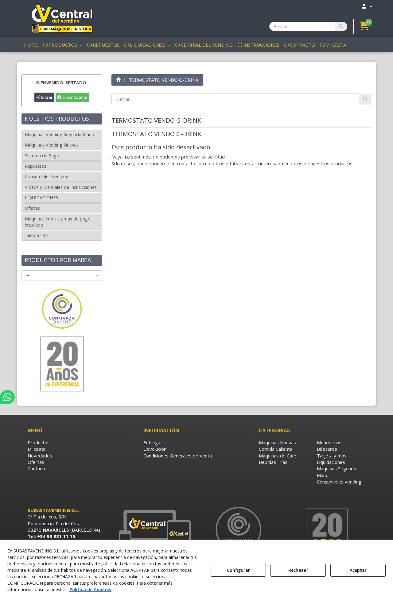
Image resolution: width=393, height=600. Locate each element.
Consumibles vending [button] (339, 482)
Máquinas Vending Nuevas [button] (52, 145)
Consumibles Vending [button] (46, 176)
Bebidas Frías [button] (273, 462)
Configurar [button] (238, 570)
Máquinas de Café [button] (277, 456)
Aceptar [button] (358, 570)
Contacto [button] (37, 468)
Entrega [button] (151, 442)
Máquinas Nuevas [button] (277, 442)
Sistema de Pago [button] (42, 156)
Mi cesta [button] (36, 449)
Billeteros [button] (327, 449)
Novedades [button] (40, 456)
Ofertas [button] (32, 208)
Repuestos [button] (35, 166)
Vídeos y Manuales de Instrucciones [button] (61, 187)
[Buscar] (341, 26)
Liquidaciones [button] (331, 462)
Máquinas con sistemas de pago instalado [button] (58, 222)
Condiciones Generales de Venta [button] (177, 456)
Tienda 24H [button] (37, 235)
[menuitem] (367, 6)
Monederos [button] (329, 442)
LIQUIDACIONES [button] (41, 198)
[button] (61, 18)
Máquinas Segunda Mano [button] (336, 471)
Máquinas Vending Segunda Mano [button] (59, 134)
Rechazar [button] (298, 570)
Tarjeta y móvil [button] (332, 456)
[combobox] (61, 275)
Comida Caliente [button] (276, 449)
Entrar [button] (46, 97)
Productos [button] (39, 442)
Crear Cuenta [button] (74, 97)
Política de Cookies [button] (90, 589)
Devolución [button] (154, 449)
